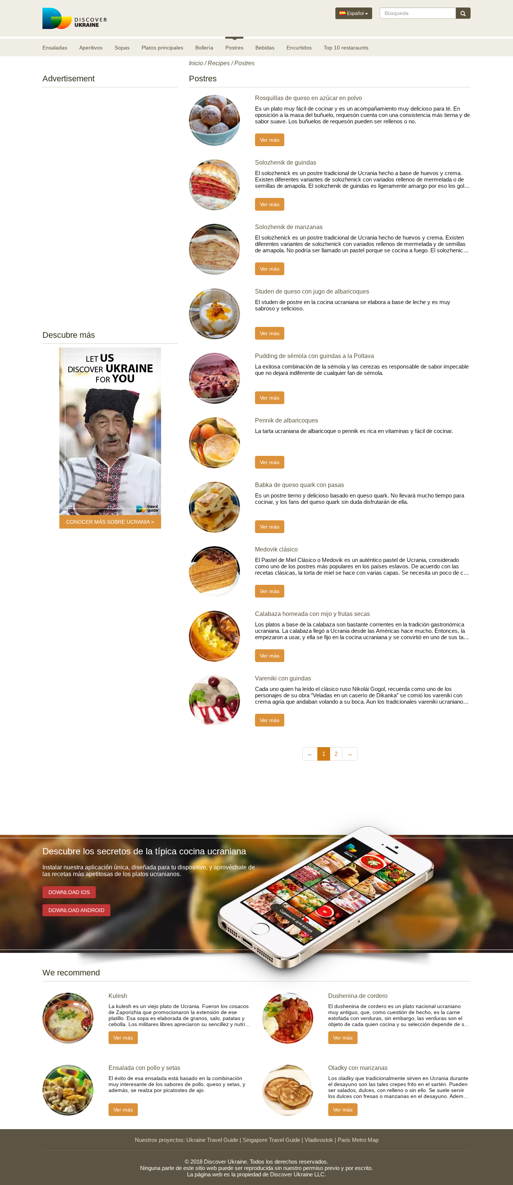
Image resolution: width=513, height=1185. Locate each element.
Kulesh (118, 996)
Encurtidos (299, 48)
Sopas (122, 48)
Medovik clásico (276, 549)
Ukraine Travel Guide (212, 1140)
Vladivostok (319, 1140)
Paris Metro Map (358, 1140)
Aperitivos (91, 48)
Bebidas (265, 48)
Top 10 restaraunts (346, 48)
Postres (234, 48)
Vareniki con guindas (283, 678)
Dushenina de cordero (358, 996)
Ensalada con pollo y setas (144, 1068)
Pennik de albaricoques (286, 420)
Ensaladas (54, 48)
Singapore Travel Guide (271, 1140)
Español (355, 13)
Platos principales (162, 48)
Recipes (219, 63)
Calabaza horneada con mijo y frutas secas (312, 614)
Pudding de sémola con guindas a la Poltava (314, 356)
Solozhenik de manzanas (289, 227)
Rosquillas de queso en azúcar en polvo (308, 98)
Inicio (196, 63)
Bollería (204, 48)
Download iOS (69, 892)
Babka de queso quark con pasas (299, 485)
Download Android (76, 910)
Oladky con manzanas (358, 1068)
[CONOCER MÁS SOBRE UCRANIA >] (110, 431)
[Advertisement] (110, 206)
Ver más (269, 140)
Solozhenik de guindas (285, 162)
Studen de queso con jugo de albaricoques (312, 291)
